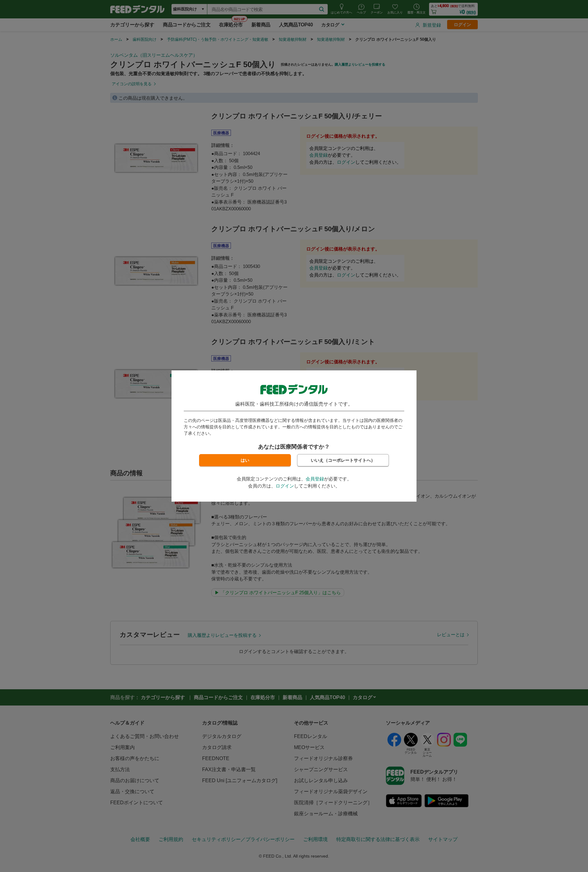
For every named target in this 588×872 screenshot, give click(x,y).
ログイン (285, 485)
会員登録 (315, 478)
